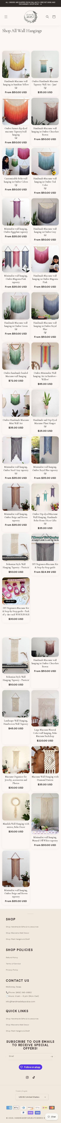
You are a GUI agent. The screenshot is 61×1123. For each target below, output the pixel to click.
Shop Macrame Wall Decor (17, 933)
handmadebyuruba (24, 1118)
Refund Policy (12, 957)
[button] (6, 17)
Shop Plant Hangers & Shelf (18, 939)
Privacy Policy (12, 970)
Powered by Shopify (44, 1118)
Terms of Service (13, 964)
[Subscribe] (51, 1056)
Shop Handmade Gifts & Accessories (22, 927)
